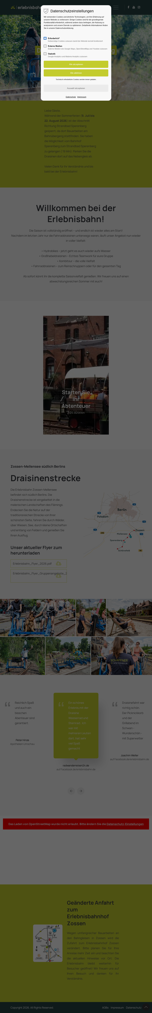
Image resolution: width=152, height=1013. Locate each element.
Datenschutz (71, 97)
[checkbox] (45, 38)
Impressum (81, 97)
